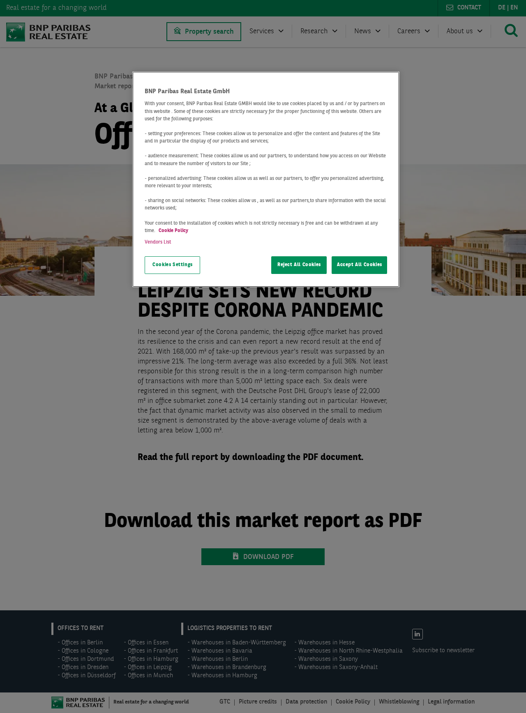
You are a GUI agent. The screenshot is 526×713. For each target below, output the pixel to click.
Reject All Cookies (299, 264)
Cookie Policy (173, 230)
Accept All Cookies (359, 264)
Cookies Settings (172, 264)
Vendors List (158, 242)
